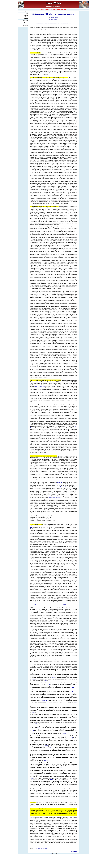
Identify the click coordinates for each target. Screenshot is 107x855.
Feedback (25, 20)
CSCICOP (59, 482)
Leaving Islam (24, 22)
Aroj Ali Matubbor (40, 386)
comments (74, 851)
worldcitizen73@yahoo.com (41, 848)
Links (26, 13)
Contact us (25, 25)
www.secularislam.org (55, 497)
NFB (31, 527)
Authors (25, 17)
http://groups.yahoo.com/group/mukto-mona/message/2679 (50, 604)
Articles (26, 15)
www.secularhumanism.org (62, 486)
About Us (25, 18)
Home (26, 11)
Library (26, 23)
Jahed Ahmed (54, 17)
